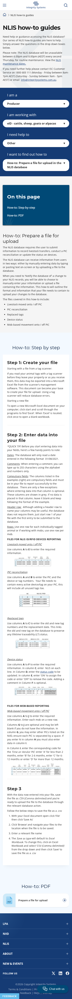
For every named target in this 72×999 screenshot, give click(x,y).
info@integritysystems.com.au (38, 79)
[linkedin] (60, 973)
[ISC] (36, 5)
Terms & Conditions (19, 989)
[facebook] (67, 973)
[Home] (4, 14)
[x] (53, 973)
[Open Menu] (6, 5)
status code (47, 671)
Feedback (25, 993)
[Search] (65, 5)
